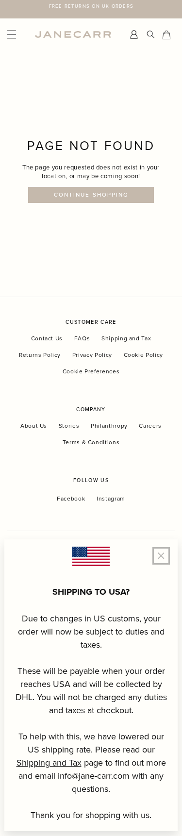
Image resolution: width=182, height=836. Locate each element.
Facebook (71, 499)
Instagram (111, 499)
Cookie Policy (143, 355)
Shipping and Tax (126, 338)
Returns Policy (40, 355)
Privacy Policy (92, 355)
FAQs (82, 338)
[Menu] (18, 35)
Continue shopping (91, 194)
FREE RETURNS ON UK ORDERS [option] (91, 5)
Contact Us (47, 338)
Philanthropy (109, 425)
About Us (33, 425)
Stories (69, 425)
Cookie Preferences (91, 371)
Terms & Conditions (91, 442)
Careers (150, 425)
